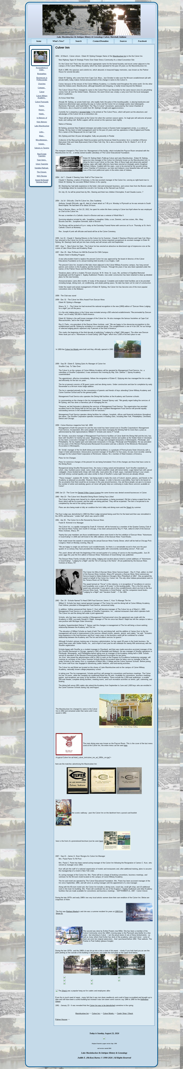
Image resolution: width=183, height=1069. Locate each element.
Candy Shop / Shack (125, 1013)
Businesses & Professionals (41, 79)
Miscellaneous (42, 140)
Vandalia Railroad (42, 168)
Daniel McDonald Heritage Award (41, 181)
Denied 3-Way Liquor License (89, 493)
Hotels (42, 114)
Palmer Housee (61, 1019)
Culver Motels (108, 1013)
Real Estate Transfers (41, 155)
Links (41, 132)
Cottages (42, 88)
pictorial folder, (85, 112)
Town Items (42, 160)
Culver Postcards (41, 102)
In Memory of (42, 118)
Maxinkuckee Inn (119, 56)
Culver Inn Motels (72, 349)
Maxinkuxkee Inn (82, 1013)
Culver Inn (96, 1013)
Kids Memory (42, 122)
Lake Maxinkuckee (42, 127)
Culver (41, 92)
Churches (42, 84)
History (42, 110)
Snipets (41, 144)
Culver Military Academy (41, 97)
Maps (41, 136)
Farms (42, 106)
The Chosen (42, 172)
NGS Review (42, 176)
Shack (128, 507)
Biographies (41, 74)
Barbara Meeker (72, 911)
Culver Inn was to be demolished (102, 1005)
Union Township (42, 164)
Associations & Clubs (42, 69)
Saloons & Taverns (41, 149)
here (125, 745)
